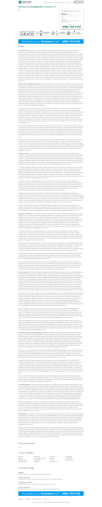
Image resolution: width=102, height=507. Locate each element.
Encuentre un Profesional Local (54, 2)
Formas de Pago (26, 467)
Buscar (69, 2)
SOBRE (27, 499)
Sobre (21, 46)
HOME (21, 499)
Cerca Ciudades (26, 452)
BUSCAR (46, 499)
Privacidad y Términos (64, 502)
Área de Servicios (26, 443)
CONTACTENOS (36, 499)
